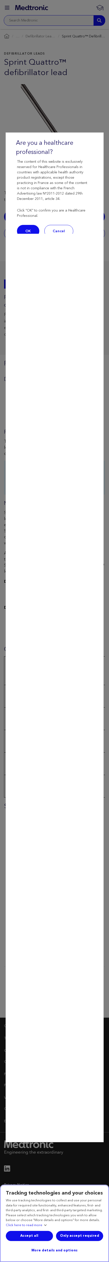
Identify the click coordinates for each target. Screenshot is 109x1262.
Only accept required (79, 1235)
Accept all (29, 1235)
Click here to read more (24, 1225)
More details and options (54, 1250)
